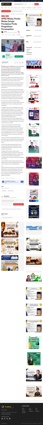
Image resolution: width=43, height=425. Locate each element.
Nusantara (23, 7)
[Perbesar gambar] (22, 41)
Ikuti (22, 181)
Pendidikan (34, 7)
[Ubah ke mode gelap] (41, 4)
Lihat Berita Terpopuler (37, 47)
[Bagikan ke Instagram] (19, 32)
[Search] (26, 4)
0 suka (4, 178)
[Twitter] (5, 419)
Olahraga (39, 7)
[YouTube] (10, 419)
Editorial (16, 7)
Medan (2, 7)
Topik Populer (29, 47)
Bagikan (4, 190)
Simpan (8, 178)
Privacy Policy (39, 423)
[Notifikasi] (33, 4)
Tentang (22, 423)
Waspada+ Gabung (19, 56)
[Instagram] (7, 419)
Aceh (9, 7)
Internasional (29, 7)
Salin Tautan (11, 190)
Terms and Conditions (33, 423)
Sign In (36, 4)
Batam (12, 7)
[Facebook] (2, 419)
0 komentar (13, 178)
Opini (19, 7)
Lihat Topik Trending (38, 30)
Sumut (6, 7)
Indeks (28, 423)
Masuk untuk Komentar (18, 204)
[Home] (30, 4)
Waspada (7, 66)
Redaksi (25, 423)
